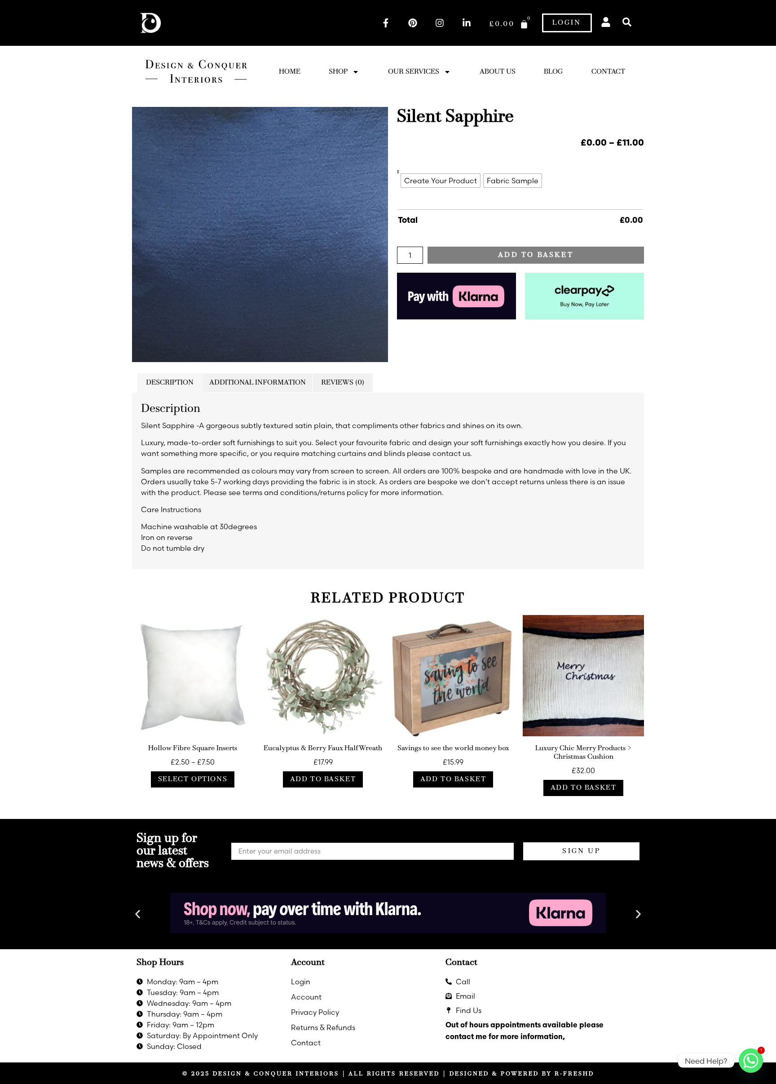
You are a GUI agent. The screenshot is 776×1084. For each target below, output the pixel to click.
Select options (192, 779)
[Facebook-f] (386, 23)
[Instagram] (440, 23)
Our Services (413, 71)
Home (289, 71)
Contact (608, 71)
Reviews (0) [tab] (342, 382)
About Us (498, 71)
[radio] (440, 180)
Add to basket (535, 255)
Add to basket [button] (323, 779)
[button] (627, 22)
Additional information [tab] (257, 382)
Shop (338, 71)
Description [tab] (170, 382)
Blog (553, 71)
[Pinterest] (413, 23)
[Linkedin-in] (467, 23)
